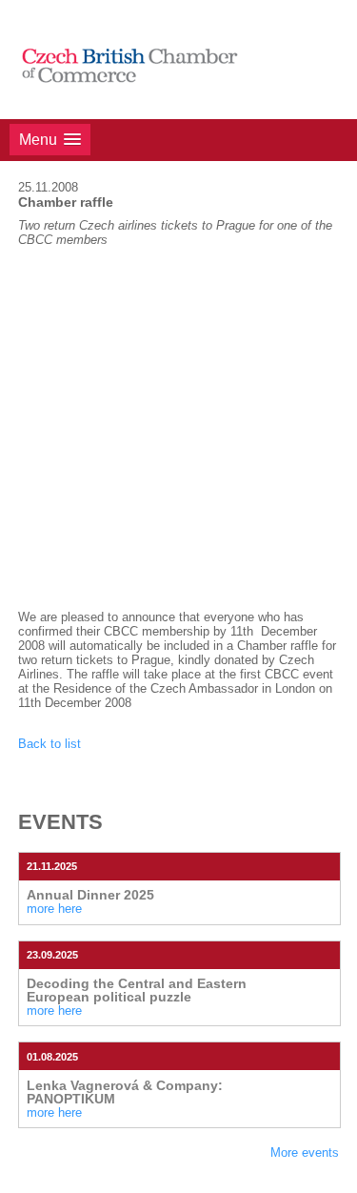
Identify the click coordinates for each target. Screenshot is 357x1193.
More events (304, 1152)
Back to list (49, 744)
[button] (50, 139)
